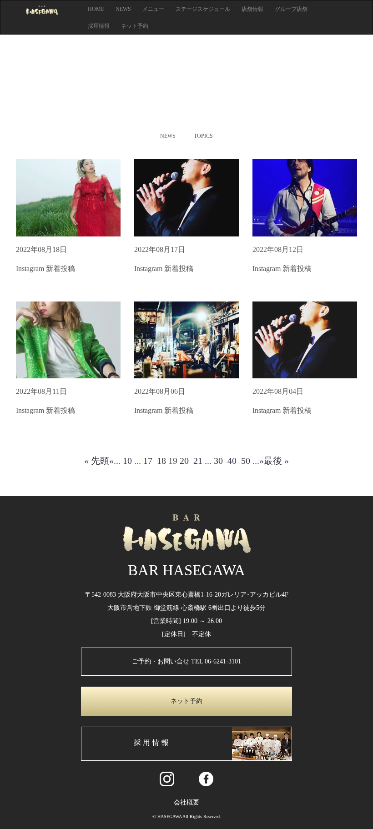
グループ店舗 (291, 9)
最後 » (276, 461)
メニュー (153, 9)
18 (161, 461)
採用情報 (99, 26)
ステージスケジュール (203, 9)
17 (147, 461)
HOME (96, 9)
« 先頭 (96, 461)
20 (184, 461)
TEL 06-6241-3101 (216, 661)
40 (232, 461)
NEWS (123, 9)
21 (197, 461)
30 (218, 461)
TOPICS (203, 136)
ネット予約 (134, 26)
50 (245, 461)
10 (127, 461)
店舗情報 (252, 9)
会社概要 (186, 802)
